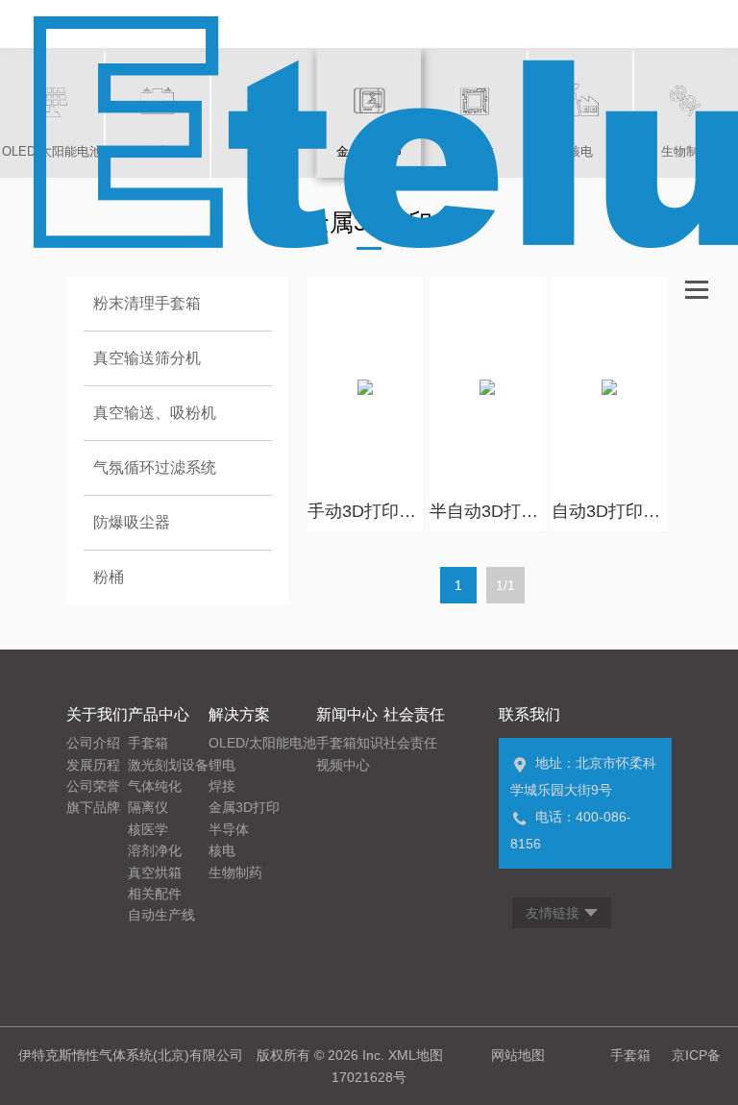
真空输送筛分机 (147, 358)
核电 (222, 850)
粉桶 (108, 577)
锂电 (222, 765)
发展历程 (93, 765)
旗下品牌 (93, 807)
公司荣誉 (93, 786)
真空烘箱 (155, 872)
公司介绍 (93, 742)
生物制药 (235, 872)
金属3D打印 (244, 807)
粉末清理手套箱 (147, 303)
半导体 (229, 829)
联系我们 (529, 714)
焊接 (222, 786)
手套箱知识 (349, 742)
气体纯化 (155, 786)
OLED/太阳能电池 (262, 742)
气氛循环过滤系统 (154, 467)
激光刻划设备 (168, 765)
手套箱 (148, 742)
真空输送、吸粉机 (154, 413)
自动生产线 (161, 914)
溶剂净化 (155, 850)
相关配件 (155, 893)
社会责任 (410, 742)
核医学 (148, 829)
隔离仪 (148, 807)
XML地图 (415, 1055)
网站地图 (518, 1055)
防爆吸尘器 (131, 522)
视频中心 (343, 765)
